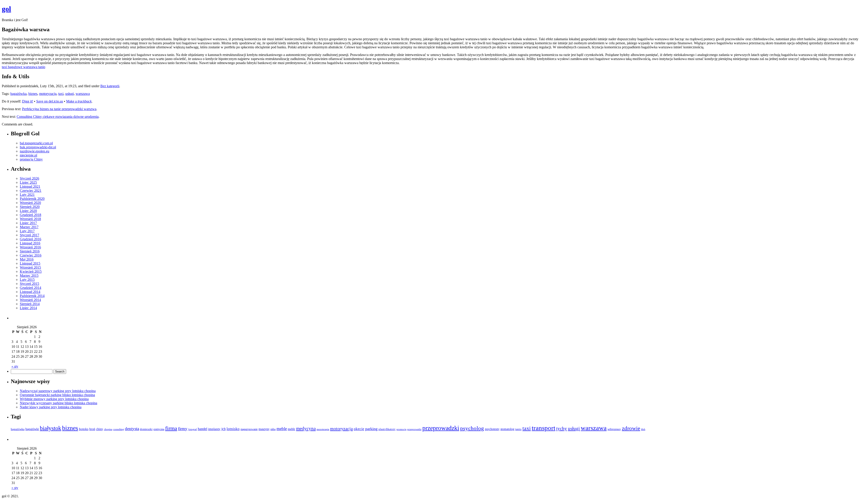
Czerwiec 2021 (30, 190)
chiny (99, 429)
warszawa (83, 94)
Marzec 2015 (29, 275)
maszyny (264, 429)
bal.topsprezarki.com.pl (36, 143)
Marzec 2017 (29, 227)
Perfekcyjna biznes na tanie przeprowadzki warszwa (59, 109)
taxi (60, 94)
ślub (643, 429)
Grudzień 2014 (30, 288)
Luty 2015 (27, 279)
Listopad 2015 (30, 263)
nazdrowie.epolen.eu (34, 151)
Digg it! (27, 101)
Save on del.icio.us (49, 101)
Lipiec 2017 (28, 223)
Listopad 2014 (30, 292)
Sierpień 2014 (30, 304)
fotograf (192, 429)
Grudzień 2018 (30, 215)
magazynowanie (249, 429)
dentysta (132, 428)
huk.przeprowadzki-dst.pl (38, 147)
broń (92, 429)
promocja (401, 429)
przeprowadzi (414, 429)
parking (371, 428)
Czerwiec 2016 (30, 255)
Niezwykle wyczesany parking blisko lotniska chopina (58, 403)
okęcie (359, 429)
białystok (50, 428)
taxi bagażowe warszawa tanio (23, 67)
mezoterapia (323, 429)
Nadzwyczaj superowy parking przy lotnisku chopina (58, 391)
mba (273, 429)
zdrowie (631, 428)
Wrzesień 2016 (30, 247)
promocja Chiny (31, 159)
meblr (291, 429)
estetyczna (158, 429)
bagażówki (32, 429)
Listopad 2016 (30, 243)
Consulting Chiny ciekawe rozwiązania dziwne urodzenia (58, 116)
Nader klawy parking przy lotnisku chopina (50, 407)
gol (6, 9)
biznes (32, 94)
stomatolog (507, 429)
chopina (108, 429)
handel (202, 429)
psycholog (472, 428)
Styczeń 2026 (29, 178)
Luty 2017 (27, 231)
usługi (69, 94)
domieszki (146, 429)
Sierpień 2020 (30, 207)
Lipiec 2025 (28, 182)
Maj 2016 (27, 259)
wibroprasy (614, 429)
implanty (214, 429)
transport (543, 427)
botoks (83, 429)
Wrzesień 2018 (30, 219)
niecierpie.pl (28, 155)
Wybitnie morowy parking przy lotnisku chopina (54, 399)
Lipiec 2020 (28, 211)
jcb (223, 429)
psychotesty (492, 429)
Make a (79, 101)
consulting (118, 429)
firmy (182, 428)
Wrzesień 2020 (30, 203)
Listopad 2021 (30, 186)
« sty (14, 366)
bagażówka (18, 94)
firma (171, 428)
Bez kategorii (109, 86)
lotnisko (233, 429)
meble (282, 428)
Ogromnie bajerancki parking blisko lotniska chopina (57, 395)
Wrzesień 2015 (30, 267)
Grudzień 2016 (30, 239)
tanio (518, 429)
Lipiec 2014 (28, 308)
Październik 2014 (32, 296)
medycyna (306, 428)
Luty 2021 (27, 194)
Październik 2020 (32, 199)
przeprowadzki (440, 427)
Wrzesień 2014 (30, 300)
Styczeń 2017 (29, 235)
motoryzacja (47, 94)
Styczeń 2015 (29, 284)
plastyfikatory (387, 429)
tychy (561, 428)
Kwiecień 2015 (31, 271)
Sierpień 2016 (30, 251)
